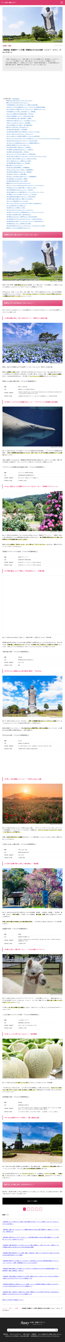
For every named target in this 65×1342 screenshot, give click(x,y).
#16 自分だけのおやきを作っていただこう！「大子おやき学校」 (22, 140)
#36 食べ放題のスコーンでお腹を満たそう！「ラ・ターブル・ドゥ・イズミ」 (26, 192)
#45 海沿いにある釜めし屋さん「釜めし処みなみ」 (19, 214)
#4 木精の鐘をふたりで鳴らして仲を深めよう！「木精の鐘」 (21, 111)
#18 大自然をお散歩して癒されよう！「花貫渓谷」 (19, 147)
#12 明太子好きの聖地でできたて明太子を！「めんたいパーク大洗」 (23, 131)
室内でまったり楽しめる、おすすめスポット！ (17, 127)
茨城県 (5, 45)
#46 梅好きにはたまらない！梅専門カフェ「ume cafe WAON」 (22, 216)
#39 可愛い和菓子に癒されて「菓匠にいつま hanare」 (20, 198)
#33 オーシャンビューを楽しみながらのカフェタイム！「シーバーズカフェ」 (26, 185)
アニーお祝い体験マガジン (8, 2)
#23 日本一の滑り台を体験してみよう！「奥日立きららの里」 (22, 158)
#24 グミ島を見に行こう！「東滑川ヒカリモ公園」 (19, 160)
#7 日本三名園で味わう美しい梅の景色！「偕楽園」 (19, 118)
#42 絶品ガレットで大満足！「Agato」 (16, 207)
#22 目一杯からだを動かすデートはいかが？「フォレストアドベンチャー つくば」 (27, 156)
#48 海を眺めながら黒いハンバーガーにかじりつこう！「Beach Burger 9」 (25, 221)
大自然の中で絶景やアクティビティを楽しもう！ (18, 145)
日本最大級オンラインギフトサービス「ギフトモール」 (45, 1336)
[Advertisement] (16, 86)
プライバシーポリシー (15, 1334)
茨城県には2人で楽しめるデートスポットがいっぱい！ (19, 100)
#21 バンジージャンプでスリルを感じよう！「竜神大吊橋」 (21, 154)
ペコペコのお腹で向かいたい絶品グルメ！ (16, 205)
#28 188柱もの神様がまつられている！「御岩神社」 (19, 171)
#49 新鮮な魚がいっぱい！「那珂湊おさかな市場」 (19, 223)
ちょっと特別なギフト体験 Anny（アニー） (50, 1334)
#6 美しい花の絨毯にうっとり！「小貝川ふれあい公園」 (20, 116)
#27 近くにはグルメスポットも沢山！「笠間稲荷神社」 (20, 169)
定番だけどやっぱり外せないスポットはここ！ (17, 102)
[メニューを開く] (61, 2)
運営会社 (5, 1334)
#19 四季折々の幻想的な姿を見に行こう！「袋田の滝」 (20, 149)
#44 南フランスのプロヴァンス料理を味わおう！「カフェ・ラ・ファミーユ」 (26, 212)
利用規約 (34, 1334)
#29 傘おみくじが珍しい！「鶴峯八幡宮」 (17, 174)
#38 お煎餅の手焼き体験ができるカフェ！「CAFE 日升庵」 (21, 196)
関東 (10, 45)
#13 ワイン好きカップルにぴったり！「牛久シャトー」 (20, 134)
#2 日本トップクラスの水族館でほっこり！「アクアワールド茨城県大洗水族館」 (26, 107)
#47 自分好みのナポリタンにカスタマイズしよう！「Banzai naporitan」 (25, 219)
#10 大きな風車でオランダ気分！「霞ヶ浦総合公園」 (20, 125)
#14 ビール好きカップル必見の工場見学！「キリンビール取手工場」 (23, 136)
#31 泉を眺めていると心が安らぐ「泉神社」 (17, 178)
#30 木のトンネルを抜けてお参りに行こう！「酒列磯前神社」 (22, 176)
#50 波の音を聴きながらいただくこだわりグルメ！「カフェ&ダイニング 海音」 (26, 225)
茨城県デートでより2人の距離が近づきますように (18, 227)
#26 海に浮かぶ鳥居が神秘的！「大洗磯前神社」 (18, 167)
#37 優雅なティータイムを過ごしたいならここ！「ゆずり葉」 (22, 194)
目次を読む (16, 98)
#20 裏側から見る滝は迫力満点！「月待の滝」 (18, 151)
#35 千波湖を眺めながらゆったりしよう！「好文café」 (20, 189)
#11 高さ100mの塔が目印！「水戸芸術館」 (17, 129)
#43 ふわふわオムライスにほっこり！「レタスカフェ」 (20, 210)
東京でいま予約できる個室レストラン (13, 1299)
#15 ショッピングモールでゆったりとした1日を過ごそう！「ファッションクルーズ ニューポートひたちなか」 (34, 138)
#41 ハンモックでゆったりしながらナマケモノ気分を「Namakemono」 (24, 203)
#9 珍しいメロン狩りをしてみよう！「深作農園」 (19, 122)
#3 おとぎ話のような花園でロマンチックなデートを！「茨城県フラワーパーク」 (26, 109)
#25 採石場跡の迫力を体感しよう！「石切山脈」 (18, 163)
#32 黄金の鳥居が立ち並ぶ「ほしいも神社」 (17, 181)
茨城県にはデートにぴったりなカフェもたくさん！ (18, 183)
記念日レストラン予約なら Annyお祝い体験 (17, 1336)
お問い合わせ (26, 1334)
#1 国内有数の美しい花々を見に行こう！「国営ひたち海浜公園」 (22, 104)
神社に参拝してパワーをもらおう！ (14, 165)
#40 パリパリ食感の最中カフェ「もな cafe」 (18, 201)
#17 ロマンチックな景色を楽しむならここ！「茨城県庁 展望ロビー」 (23, 143)
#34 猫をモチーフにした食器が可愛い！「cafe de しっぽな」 (22, 187)
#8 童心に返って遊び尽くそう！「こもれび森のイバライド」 (21, 120)
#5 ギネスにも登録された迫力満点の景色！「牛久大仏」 (20, 113)
